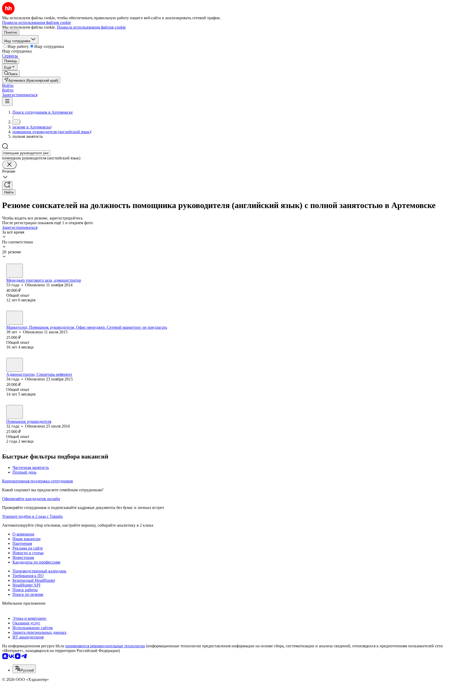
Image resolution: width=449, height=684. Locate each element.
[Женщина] (14, 271)
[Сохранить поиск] (7, 185)
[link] (11, 73)
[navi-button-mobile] (7, 101)
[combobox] (26, 153)
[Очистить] (9, 164)
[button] (8, 85)
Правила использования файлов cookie (91, 27)
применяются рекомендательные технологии (105, 646)
